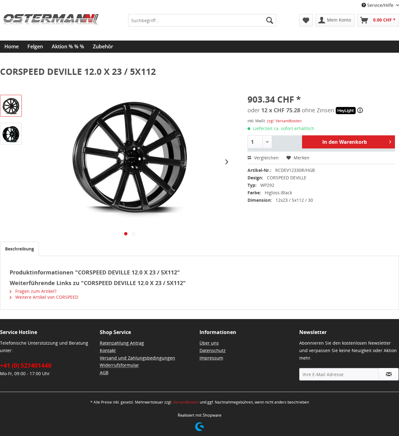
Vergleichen (266, 158)
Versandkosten (186, 402)
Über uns (209, 343)
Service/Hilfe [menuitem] (380, 5)
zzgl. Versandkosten (284, 121)
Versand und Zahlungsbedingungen (137, 358)
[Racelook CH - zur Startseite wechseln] (51, 29)
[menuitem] (202, 20)
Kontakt (108, 350)
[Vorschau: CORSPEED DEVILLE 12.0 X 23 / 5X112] (11, 106)
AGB (104, 372)
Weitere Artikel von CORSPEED (46, 297)
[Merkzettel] (306, 20)
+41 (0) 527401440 (25, 365)
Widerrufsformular (119, 365)
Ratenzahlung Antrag (122, 343)
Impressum (211, 358)
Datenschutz (213, 350)
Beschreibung (19, 249)
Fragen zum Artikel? (35, 291)
